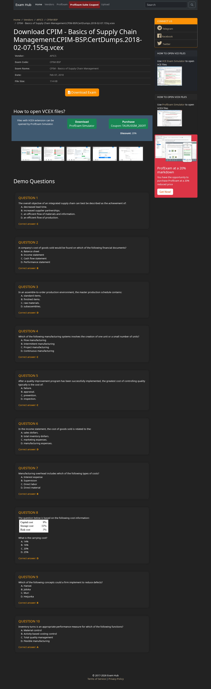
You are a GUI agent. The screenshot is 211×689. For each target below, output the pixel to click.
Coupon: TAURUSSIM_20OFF (128, 124)
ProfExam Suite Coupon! (84, 4)
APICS (40, 19)
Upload (105, 4)
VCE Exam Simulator (173, 61)
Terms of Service (97, 678)
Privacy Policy (116, 678)
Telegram (167, 28)
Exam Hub (23, 4)
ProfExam (62, 4)
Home (38, 4)
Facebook (167, 36)
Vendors (49, 4)
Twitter (166, 44)
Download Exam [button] (83, 92)
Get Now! (165, 192)
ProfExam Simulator (81, 124)
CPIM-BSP (52, 19)
